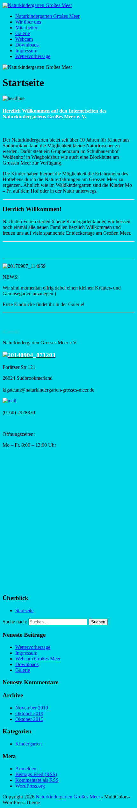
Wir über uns (28, 22)
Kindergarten (28, 743)
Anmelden (25, 768)
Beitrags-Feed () (36, 774)
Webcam (24, 39)
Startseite (24, 610)
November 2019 (31, 707)
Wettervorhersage (32, 56)
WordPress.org (30, 786)
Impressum (26, 50)
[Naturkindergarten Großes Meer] (37, 5)
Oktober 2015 (29, 719)
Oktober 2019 (29, 713)
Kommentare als (37, 780)
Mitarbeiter (26, 27)
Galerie (22, 33)
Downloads (27, 45)
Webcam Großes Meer (38, 658)
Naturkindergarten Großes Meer (47, 16)
